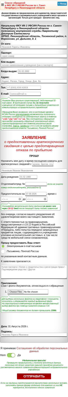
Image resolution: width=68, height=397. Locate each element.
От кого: (6, 43)
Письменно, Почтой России (23, 251)
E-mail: (5, 93)
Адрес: (5, 77)
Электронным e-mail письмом (24, 246)
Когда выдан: (9, 71)
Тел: (3, 87)
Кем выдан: (8, 62)
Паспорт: (6, 52)
